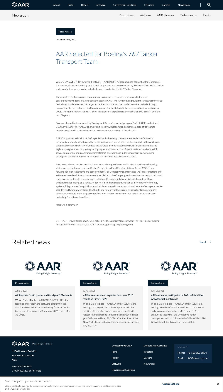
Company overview (122, 345)
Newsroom (184, 4)
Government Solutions (124, 4)
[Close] (218, 384)
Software (100, 4)
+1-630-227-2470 (197, 352)
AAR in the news (165, 15)
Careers (166, 4)
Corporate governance (155, 345)
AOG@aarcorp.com (198, 358)
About (56, 4)
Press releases (127, 15)
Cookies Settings (170, 384)
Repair (84, 4)
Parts (70, 4)
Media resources (188, 15)
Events (206, 15)
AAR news (145, 15)
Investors (149, 4)
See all (203, 241)
